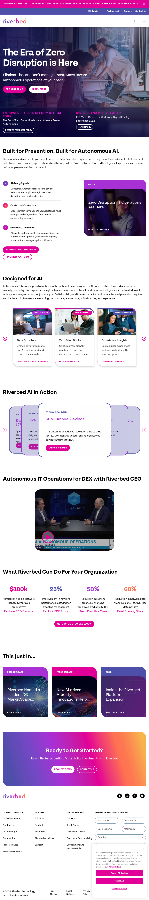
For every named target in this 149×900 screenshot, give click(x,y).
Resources (40, 831)
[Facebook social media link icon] (134, 796)
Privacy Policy (86, 892)
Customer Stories (76, 831)
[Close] (143, 848)
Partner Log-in (10, 831)
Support (128, 11)
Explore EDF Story (56, 611)
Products (39, 825)
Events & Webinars (12, 851)
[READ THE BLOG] (123, 692)
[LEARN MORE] (109, 122)
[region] (119, 871)
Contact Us (140, 11)
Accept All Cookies (119, 873)
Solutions (40, 818)
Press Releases (10, 844)
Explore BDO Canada (18, 611)
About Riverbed (76, 812)
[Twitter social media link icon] (127, 796)
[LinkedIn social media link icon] (119, 796)
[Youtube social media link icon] (142, 796)
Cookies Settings (119, 889)
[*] (107, 817)
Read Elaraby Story (130, 611)
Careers (71, 818)
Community (9, 838)
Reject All (119, 881)
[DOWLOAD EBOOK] (115, 208)
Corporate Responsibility (79, 838)
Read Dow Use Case (93, 611)
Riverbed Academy (44, 838)
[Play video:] (48, 537)
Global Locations (11, 818)
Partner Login (113, 11)
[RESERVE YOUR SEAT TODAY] (36, 122)
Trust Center (73, 825)
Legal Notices (70, 892)
